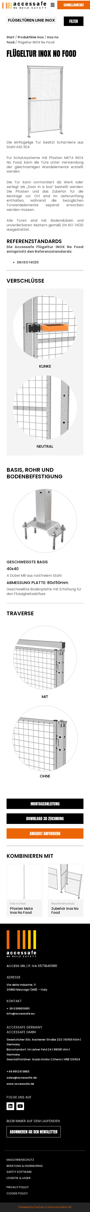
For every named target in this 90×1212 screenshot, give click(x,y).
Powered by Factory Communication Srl (45, 1207)
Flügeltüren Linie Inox (31, 20)
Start (10, 37)
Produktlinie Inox (31, 37)
